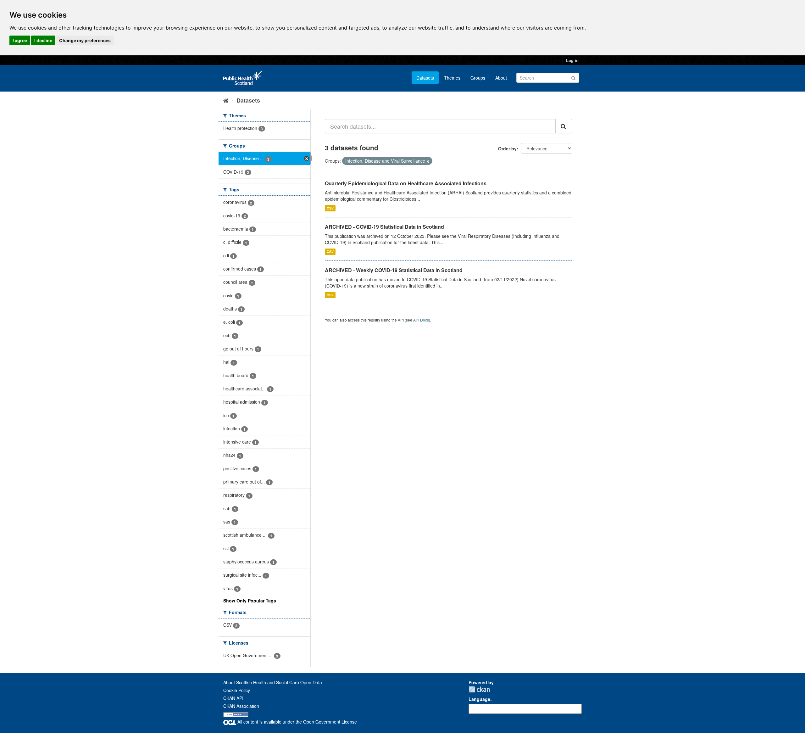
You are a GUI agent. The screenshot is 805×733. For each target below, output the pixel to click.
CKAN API (233, 698)
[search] (563, 126)
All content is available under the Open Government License (296, 722)
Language (479, 699)
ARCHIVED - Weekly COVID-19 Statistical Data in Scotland (394, 270)
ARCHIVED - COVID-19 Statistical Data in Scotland (384, 226)
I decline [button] (43, 40)
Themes (452, 78)
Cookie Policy (236, 690)
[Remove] (427, 161)
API (401, 319)
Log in (572, 60)
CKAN (479, 689)
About (501, 78)
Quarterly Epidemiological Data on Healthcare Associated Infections (405, 183)
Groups (477, 78)
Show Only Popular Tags (249, 600)
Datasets (425, 78)
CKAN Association (241, 706)
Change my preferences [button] (85, 40)
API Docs (421, 319)
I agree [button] (20, 40)
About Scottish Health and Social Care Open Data (272, 682)
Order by (507, 148)
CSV (330, 208)
